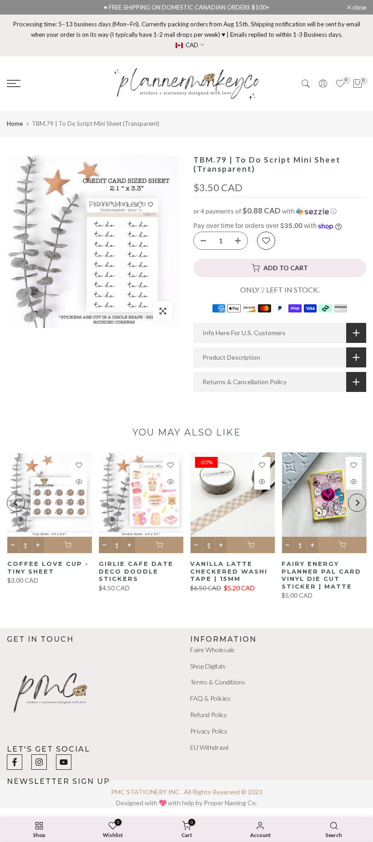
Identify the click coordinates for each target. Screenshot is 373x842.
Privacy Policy (208, 731)
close (18, 7)
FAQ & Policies (210, 698)
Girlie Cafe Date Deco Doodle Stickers (135, 571)
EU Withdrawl (209, 747)
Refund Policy (208, 714)
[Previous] (16, 503)
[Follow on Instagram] (39, 762)
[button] (279, 211)
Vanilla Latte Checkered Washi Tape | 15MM (228, 571)
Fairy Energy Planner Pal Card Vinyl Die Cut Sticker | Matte (321, 575)
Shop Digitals (208, 666)
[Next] (357, 503)
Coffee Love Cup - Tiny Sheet (47, 567)
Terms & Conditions (217, 682)
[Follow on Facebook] (14, 762)
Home (15, 123)
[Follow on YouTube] (63, 762)
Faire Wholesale (212, 650)
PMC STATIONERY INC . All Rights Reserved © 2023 (186, 792)
